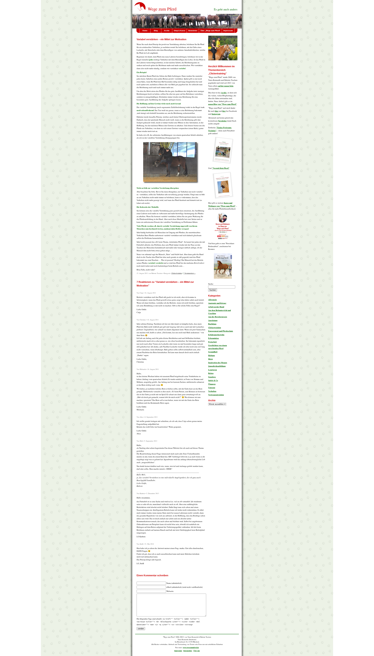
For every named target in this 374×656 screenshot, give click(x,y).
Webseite (170, 591)
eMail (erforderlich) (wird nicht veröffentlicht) (184, 587)
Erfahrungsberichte (216, 334)
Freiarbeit (212, 341)
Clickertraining (176, 273)
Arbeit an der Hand (216, 306)
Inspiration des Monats (217, 362)
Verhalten (212, 391)
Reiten (210, 373)
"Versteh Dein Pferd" (220, 168)
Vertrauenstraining (216, 394)
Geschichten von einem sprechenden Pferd (217, 347)
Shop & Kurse (179, 31)
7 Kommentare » (189, 273)
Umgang (211, 387)
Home (144, 31)
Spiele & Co (213, 380)
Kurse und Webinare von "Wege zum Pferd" (222, 204)
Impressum (228, 31)
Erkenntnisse (213, 338)
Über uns (196, 651)
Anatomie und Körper (217, 303)
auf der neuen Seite (225, 85)
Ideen (210, 358)
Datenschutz (187, 651)
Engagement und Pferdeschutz (220, 331)
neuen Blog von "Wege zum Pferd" (222, 104)
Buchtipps (212, 323)
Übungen (211, 384)
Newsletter (192, 31)
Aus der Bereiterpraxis (217, 316)
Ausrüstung (213, 320)
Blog (156, 31)
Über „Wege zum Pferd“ (210, 31)
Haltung (211, 355)
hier (216, 111)
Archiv (166, 31)
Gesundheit (212, 351)
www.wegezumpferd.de (191, 647)
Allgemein (212, 299)
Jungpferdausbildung (217, 366)
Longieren (212, 369)
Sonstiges (212, 376)
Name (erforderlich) (174, 583)
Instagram (216, 113)
